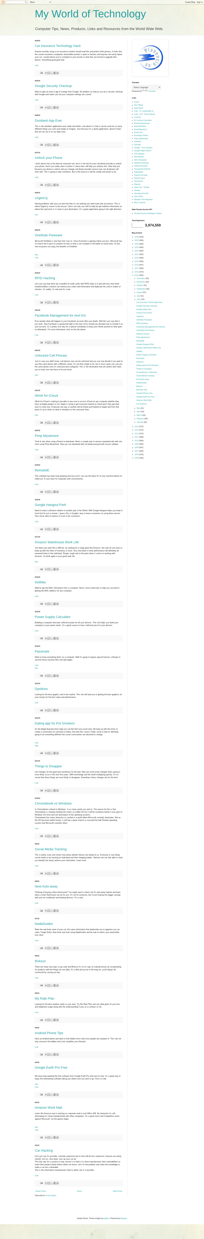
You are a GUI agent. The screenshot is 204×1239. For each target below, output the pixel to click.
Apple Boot (138, 108)
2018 (137, 265)
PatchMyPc (138, 172)
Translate (152, 91)
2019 (137, 261)
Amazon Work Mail (48, 1107)
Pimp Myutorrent (47, 436)
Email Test (138, 132)
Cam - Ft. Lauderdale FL (144, 111)
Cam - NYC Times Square (144, 114)
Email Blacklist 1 (140, 129)
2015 (137, 275)
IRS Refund (139, 157)
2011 (137, 437)
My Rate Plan (44, 998)
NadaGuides (44, 924)
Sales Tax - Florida (141, 187)
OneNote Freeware (48, 235)
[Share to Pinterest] (57, 72)
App (36, 745)
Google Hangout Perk (50, 505)
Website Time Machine (143, 199)
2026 (137, 237)
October (140, 285)
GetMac (40, 582)
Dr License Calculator (143, 120)
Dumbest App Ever (48, 120)
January (140, 422)
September (141, 289)
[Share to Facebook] (54, 72)
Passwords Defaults (142, 169)
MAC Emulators (140, 160)
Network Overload (141, 163)
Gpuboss (41, 689)
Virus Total (138, 196)
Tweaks (137, 190)
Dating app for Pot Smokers (55, 723)
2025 (137, 240)
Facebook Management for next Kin (60, 315)
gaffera (106, 1218)
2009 (137, 444)
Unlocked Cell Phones (51, 355)
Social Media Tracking (51, 849)
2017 (137, 268)
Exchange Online (141, 135)
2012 (137, 434)
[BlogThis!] (48, 72)
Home (79, 1191)
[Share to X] (51, 72)
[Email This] (46, 72)
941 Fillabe (138, 105)
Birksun (40, 961)
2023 (137, 247)
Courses (137, 117)
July (138, 296)
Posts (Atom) (51, 1195)
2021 (137, 254)
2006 (137, 454)
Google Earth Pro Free (51, 1067)
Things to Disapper (48, 766)
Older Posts (117, 1191)
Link (36, 65)
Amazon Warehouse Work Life (57, 542)
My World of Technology (90, 14)
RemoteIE (42, 470)
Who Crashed (139, 202)
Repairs (137, 184)
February (140, 419)
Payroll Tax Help (140, 175)
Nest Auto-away (46, 886)
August (140, 292)
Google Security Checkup (53, 86)
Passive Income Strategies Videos (148, 213)
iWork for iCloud (46, 395)
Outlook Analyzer (141, 166)
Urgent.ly (41, 198)
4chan (136, 102)
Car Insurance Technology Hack (58, 46)
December (141, 278)
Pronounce (138, 181)
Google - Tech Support (143, 148)
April (139, 412)
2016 (137, 272)
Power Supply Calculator (52, 617)
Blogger (124, 1218)
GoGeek (137, 145)
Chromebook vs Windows (53, 803)
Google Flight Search (142, 151)
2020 (137, 258)
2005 (137, 458)
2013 (137, 430)
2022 (137, 251)
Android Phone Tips (49, 1033)
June (139, 299)
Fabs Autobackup (141, 139)
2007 (137, 451)
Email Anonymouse (142, 123)
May (139, 408)
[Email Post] (41, 73)
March (139, 415)
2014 (137, 427)
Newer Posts (41, 1191)
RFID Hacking (45, 278)
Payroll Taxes (139, 178)
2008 (137, 447)
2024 (137, 244)
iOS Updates (139, 154)
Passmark (42, 651)
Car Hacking (44, 1150)
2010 (137, 441)
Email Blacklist (140, 126)
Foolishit (137, 141)
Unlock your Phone (48, 158)
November (141, 282)
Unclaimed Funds (141, 193)
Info (36, 215)
